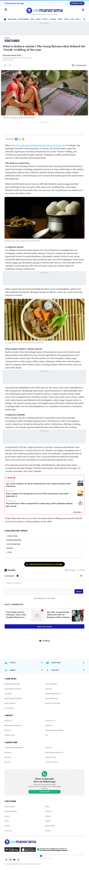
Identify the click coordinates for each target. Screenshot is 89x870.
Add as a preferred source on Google (45, 564)
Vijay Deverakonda (13, 544)
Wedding (9, 548)
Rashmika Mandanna (13, 540)
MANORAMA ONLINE (12, 684)
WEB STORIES (50, 826)
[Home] (5, 19)
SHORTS (48, 831)
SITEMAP (8, 757)
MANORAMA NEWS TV (53, 694)
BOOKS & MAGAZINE (52, 703)
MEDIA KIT (48, 725)
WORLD (38, 19)
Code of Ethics (51, 762)
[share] (5, 65)
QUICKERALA (9, 708)
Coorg (9, 552)
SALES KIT (48, 748)
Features (12, 41)
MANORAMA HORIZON (13, 689)
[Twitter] (18, 859)
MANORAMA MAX (51, 698)
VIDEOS (59, 19)
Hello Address (51, 684)
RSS (46, 735)
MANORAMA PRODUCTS (13, 725)
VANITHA (48, 689)
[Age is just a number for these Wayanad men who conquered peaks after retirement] (80, 483)
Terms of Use (10, 735)
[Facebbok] (6, 859)
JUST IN (11, 477)
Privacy (8, 730)
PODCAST (8, 831)
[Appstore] (28, 849)
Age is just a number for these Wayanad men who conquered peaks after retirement (38, 484)
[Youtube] (14, 859)
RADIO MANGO (10, 703)
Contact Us (50, 721)
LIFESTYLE (48, 811)
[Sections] (5, 10)
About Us (8, 721)
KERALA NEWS (12, 19)
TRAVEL (66, 19)
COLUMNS (52, 19)
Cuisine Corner (11, 536)
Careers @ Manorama (54, 730)
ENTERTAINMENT (23, 19)
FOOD (72, 19)
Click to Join (44, 792)
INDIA (32, 19)
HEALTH (7, 816)
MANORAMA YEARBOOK (13, 698)
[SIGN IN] (83, 10)
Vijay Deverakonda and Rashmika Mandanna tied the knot (38, 145)
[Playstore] (12, 849)
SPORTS (45, 19)
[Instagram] (10, 859)
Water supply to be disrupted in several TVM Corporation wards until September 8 (37, 494)
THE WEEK (8, 694)
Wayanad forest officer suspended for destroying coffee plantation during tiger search (39, 504)
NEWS (47, 807)
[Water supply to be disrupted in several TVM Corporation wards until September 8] (80, 493)
